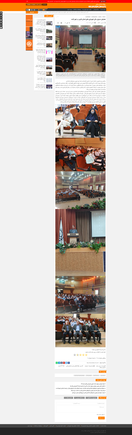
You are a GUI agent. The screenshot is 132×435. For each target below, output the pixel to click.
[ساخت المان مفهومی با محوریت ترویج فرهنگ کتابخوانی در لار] (44, 74)
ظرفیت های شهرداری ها (86, 9)
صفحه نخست (103, 9)
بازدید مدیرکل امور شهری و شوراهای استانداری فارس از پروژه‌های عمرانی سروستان (88, 392)
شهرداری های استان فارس (79, 375)
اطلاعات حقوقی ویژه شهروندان (73, 426)
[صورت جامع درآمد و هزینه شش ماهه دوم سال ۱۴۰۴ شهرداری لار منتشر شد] (44, 52)
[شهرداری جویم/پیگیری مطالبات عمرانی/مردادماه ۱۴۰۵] (44, 45)
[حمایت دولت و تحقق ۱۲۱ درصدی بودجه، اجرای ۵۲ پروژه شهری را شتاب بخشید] (44, 86)
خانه (104, 16)
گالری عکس (52, 426)
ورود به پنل (70, 9)
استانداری (88, 16)
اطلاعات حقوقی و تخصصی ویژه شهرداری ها (90, 426)
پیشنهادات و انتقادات (77, 9)
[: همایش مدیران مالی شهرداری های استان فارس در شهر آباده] (58, 23)
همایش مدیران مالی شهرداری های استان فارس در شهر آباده (88, 19)
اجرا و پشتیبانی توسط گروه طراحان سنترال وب (98, 432)
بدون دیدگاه (102, 367)
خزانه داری (103, 375)
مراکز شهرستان (96, 9)
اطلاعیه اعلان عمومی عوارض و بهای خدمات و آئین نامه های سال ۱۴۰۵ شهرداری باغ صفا (87, 386)
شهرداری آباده (88, 375)
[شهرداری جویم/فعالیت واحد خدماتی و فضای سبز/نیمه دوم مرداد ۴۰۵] (44, 31)
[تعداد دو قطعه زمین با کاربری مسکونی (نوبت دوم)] (44, 80)
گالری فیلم (46, 426)
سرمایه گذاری (96, 375)
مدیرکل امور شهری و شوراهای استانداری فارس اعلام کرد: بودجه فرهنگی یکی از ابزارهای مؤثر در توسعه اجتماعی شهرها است (80, 388)
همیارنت (86, 366)
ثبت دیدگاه (101, 418)
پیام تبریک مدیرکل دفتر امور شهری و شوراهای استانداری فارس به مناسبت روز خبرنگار (88, 390)
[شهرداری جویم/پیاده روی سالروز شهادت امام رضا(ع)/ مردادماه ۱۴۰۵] (44, 67)
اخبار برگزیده (94, 16)
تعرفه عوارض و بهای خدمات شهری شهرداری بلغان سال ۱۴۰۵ (93, 384)
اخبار (100, 16)
